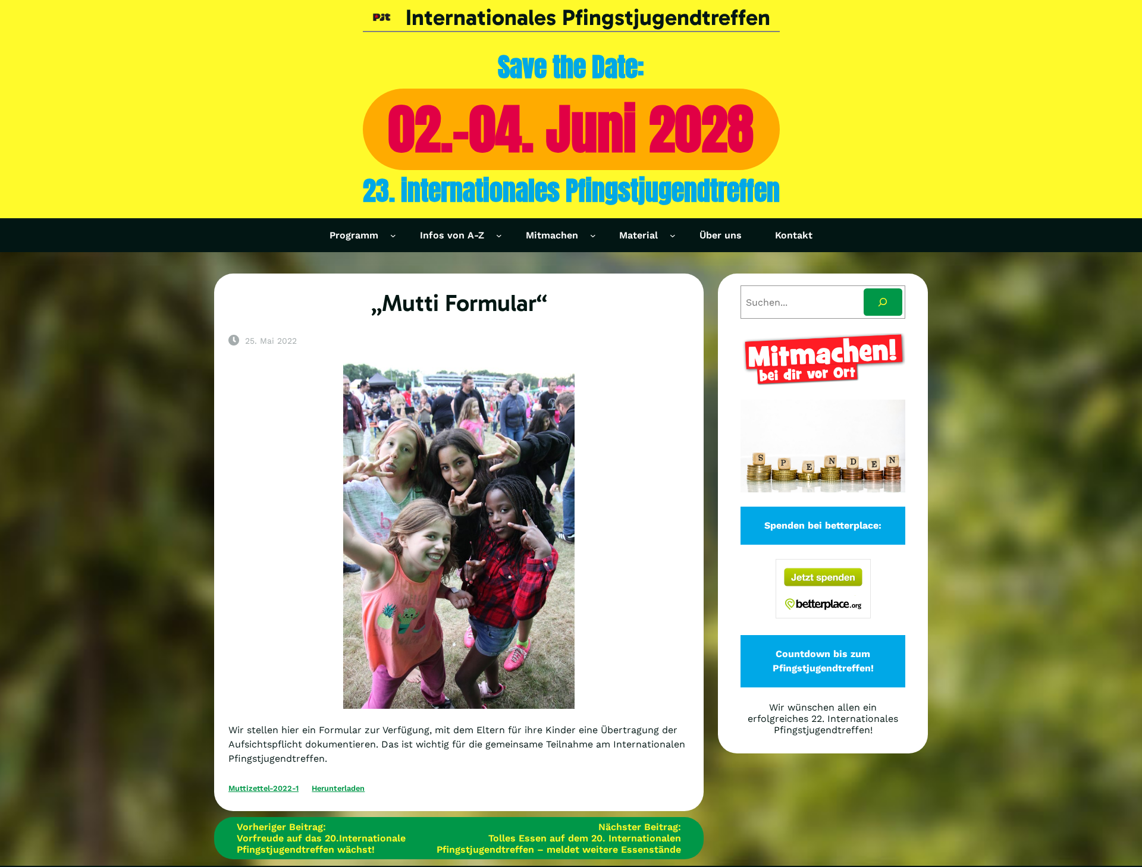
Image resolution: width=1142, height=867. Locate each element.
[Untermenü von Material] (673, 235)
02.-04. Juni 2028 (571, 129)
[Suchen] (883, 302)
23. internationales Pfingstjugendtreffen (571, 190)
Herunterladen (338, 788)
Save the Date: (571, 67)
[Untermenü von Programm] (393, 235)
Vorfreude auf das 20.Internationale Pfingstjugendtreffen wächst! (321, 844)
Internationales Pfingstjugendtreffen (588, 17)
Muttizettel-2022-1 (263, 788)
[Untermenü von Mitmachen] (593, 235)
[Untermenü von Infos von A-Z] (499, 235)
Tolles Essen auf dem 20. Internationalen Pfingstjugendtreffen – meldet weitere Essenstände (559, 844)
